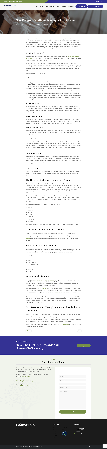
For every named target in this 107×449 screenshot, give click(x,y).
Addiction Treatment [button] (49, 6)
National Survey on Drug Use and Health (44, 280)
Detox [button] (41, 6)
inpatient (55, 316)
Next (79, 330)
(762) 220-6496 (26, 376)
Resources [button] (64, 6)
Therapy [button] (58, 6)
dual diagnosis (42, 288)
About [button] (37, 6)
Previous (29, 330)
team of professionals (56, 292)
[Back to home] (10, 6)
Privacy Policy (40, 446)
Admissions (71, 6)
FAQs (54, 437)
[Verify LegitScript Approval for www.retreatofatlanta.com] (64, 433)
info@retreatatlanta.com (81, 433)
